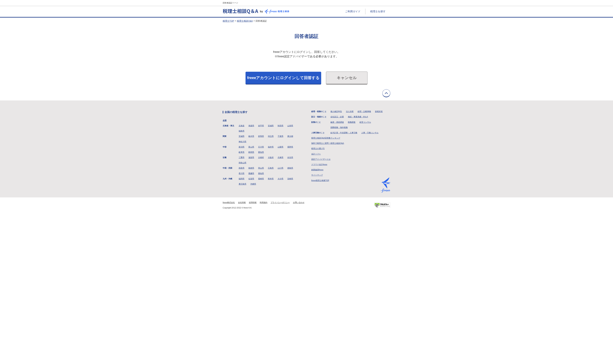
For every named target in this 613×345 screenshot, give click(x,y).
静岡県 (251, 152)
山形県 (290, 126)
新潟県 (241, 147)
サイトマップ (317, 175)
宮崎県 (290, 179)
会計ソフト (316, 154)
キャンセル (347, 78)
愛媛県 (251, 173)
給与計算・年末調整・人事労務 (343, 133)
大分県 (280, 179)
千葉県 (280, 136)
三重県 (241, 157)
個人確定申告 (336, 111)
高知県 (261, 173)
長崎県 (261, 179)
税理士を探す (378, 11)
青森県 (251, 126)
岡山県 (261, 168)
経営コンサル (365, 122)
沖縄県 (253, 184)
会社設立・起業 (337, 117)
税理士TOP (228, 21)
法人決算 (350, 111)
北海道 (241, 126)
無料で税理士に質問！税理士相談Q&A (327, 143)
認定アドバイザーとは (320, 159)
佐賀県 (251, 179)
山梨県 (280, 147)
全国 (225, 120)
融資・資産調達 (337, 122)
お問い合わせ (298, 202)
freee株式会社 (229, 202)
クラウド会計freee (319, 164)
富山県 (251, 147)
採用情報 (253, 202)
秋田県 (280, 126)
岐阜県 (241, 152)
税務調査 (352, 122)
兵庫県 (280, 157)
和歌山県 (242, 163)
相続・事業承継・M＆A (358, 117)
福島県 (241, 131)
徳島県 (290, 168)
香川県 (241, 173)
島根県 (251, 168)
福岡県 (241, 179)
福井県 (271, 147)
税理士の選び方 (318, 148)
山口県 (280, 168)
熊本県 (271, 179)
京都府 (261, 157)
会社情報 (242, 202)
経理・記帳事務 (364, 111)
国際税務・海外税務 (339, 127)
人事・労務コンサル (369, 133)
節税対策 (379, 111)
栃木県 (251, 136)
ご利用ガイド (352, 11)
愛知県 (261, 152)
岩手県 (261, 126)
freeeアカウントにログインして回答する (283, 78)
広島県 (271, 168)
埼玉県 (271, 136)
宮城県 (271, 126)
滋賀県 (251, 157)
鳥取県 (241, 168)
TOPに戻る (386, 93)
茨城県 (241, 136)
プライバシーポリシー (280, 202)
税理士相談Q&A (245, 21)
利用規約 (263, 202)
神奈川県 (242, 142)
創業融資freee (317, 170)
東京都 (290, 136)
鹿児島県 (242, 184)
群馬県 (261, 136)
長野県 (290, 147)
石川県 (261, 147)
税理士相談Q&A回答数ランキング (325, 138)
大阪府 (271, 157)
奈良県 (290, 157)
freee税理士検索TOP (320, 180)
